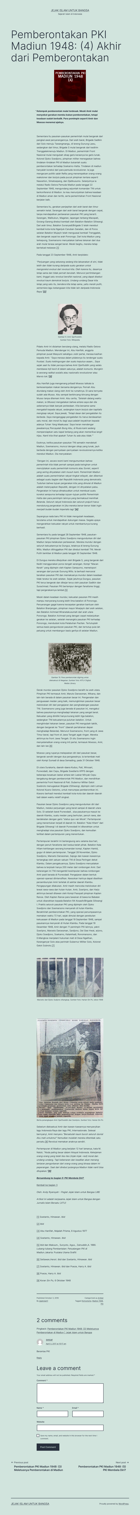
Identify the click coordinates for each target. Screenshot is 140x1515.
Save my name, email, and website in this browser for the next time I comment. (68, 1437)
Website (40, 1422)
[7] (53, 945)
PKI (102, 1304)
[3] (38, 1231)
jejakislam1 (43, 1301)
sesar (49, 1339)
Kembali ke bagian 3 (47, 1185)
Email (75, 1408)
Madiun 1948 (97, 1301)
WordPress (124, 1504)
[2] (38, 1224)
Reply (39, 1358)
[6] (50, 746)
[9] (38, 1280)
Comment (42, 1380)
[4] (38, 1238)
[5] (66, 590)
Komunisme (86, 1301)
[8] (46, 1141)
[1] (57, 247)
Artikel (100, 1298)
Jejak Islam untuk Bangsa (70, 10)
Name (40, 1408)
